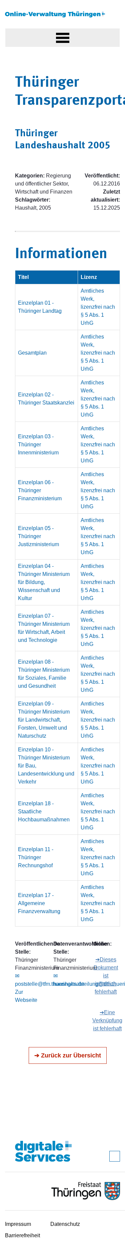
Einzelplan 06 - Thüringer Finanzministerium (40, 490)
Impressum (18, 1224)
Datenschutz (65, 1224)
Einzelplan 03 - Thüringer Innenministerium (38, 444)
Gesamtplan (32, 353)
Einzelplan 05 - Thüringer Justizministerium (38, 536)
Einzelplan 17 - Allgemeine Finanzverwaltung (39, 903)
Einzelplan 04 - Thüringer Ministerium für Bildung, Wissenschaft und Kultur (44, 582)
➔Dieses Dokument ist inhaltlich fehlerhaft (106, 975)
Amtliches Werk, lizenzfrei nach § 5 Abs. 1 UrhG (98, 307)
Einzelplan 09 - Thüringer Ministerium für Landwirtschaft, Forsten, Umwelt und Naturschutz (44, 720)
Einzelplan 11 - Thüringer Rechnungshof (35, 857)
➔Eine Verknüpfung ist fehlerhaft (107, 1020)
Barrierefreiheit (22, 1235)
